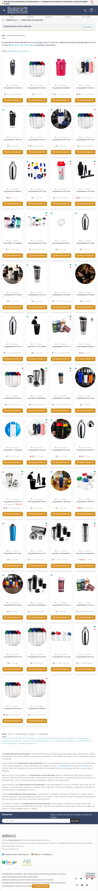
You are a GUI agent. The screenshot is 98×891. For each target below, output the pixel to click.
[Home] (2, 20)
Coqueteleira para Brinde (27, 743)
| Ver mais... (24, 51)
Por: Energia (13, 663)
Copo (11, 17)
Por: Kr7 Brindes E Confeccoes (40, 560)
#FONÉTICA (32, 734)
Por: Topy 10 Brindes (61, 663)
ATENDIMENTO (43, 734)
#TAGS (4, 734)
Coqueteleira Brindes (83, 741)
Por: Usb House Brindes (13, 353)
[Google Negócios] (86, 883)
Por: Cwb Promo (13, 249)
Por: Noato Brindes (86, 146)
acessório (85, 766)
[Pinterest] (81, 883)
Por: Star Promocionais (61, 301)
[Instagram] (76, 883)
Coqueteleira (13, 51)
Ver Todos (86, 17)
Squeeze (48, 17)
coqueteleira (64, 766)
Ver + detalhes (13, 85)
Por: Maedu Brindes (62, 198)
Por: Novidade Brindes (13, 94)
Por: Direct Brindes (87, 94)
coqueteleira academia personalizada (50, 738)
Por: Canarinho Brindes (61, 353)
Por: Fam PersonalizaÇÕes (87, 663)
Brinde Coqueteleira (9, 743)
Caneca (68, 17)
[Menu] (4, 10)
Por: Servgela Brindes (15, 715)
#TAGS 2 (11, 734)
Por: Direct (14, 198)
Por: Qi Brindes (37, 663)
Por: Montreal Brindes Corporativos (66, 560)
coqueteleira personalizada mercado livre (38, 741)
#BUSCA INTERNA (21, 734)
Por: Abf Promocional (15, 508)
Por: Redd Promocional (88, 198)
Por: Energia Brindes (63, 94)
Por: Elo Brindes (37, 508)
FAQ (92, 4)
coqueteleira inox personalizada (76, 738)
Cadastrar (75, 821)
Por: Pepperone (88, 508)
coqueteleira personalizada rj (64, 741)
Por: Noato (38, 94)
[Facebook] (76, 878)
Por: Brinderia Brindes (38, 715)
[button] (85, 10)
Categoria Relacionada (16, 36)
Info (3, 36)
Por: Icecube (13, 146)
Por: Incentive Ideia (37, 405)
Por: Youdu (88, 560)
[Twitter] (81, 878)
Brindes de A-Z (12, 20)
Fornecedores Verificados (22, 45)
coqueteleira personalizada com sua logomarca (19, 738)
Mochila (30, 17)
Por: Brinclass (39, 456)
